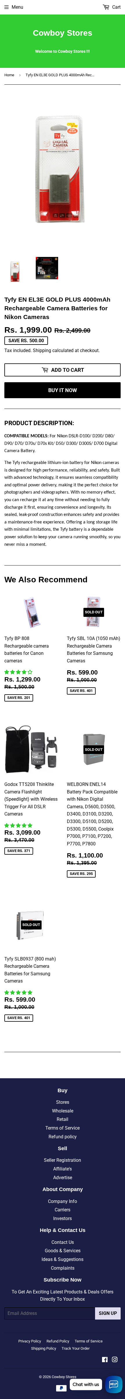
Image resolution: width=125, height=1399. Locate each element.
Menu (17, 7)
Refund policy (63, 1136)
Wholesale (62, 1111)
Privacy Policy (29, 1341)
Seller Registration (62, 1160)
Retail (62, 1119)
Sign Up (108, 1313)
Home (9, 75)
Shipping (42, 350)
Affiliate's (62, 1169)
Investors (62, 1218)
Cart (116, 7)
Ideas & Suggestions (62, 1259)
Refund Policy (58, 1341)
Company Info (62, 1201)
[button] (18, 672)
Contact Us (62, 1242)
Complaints (62, 1268)
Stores (62, 1102)
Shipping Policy (43, 1348)
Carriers (62, 1210)
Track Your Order (76, 1348)
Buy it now (62, 390)
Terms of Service (62, 1128)
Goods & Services (63, 1250)
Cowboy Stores (62, 32)
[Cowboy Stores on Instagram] (115, 1360)
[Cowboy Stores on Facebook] (105, 1360)
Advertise (62, 1177)
